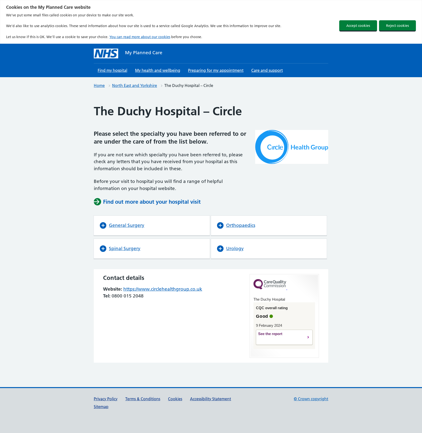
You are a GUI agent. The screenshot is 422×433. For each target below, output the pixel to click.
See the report (278, 337)
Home (99, 85)
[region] (211, 22)
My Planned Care (143, 52)
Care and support (267, 70)
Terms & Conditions (142, 398)
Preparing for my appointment (215, 70)
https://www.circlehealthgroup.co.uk (162, 289)
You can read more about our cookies (139, 37)
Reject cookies (397, 25)
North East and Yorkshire (134, 85)
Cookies (175, 398)
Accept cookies (358, 25)
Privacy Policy (105, 398)
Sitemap (101, 406)
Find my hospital (112, 70)
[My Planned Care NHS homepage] (106, 53)
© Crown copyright (311, 398)
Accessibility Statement (210, 398)
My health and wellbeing (157, 70)
